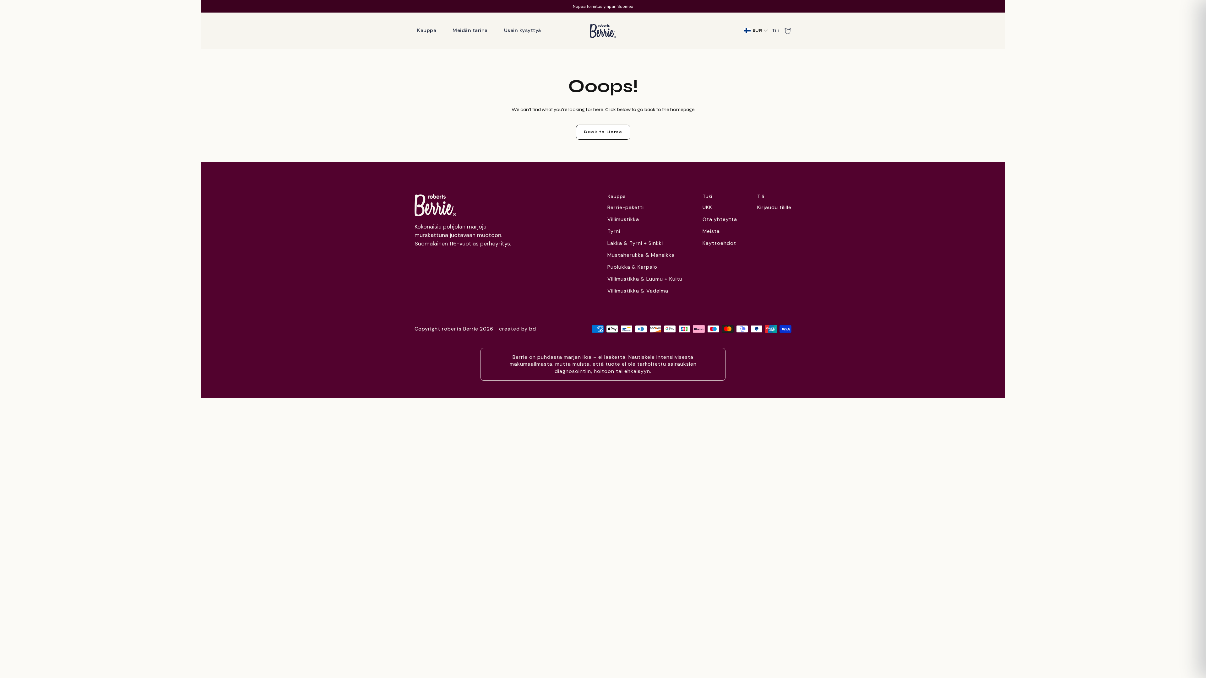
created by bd (517, 329)
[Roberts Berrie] (435, 205)
